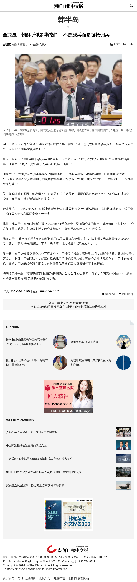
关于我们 (8, 578)
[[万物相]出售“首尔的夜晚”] (100, 348)
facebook (110, 294)
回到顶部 (127, 294)
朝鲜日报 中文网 (68, 5)
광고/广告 (59, 578)
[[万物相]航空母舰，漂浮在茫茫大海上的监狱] (100, 368)
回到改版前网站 (79, 578)
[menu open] (5, 6)
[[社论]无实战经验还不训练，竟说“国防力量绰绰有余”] (36, 368)
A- (131, 44)
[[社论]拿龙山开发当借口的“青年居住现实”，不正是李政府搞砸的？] (36, 348)
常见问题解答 (26, 578)
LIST (116, 44)
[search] (132, 6)
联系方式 (44, 578)
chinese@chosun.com (27, 569)
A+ (124, 44)
